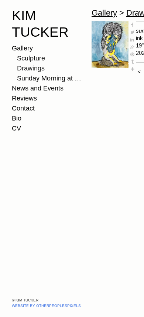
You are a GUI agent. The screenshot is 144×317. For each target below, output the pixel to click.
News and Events (38, 88)
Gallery (22, 48)
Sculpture (31, 58)
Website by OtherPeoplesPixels (46, 306)
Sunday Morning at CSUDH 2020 (51, 78)
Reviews (24, 98)
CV (16, 128)
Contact (23, 108)
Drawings (31, 68)
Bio (16, 118)
